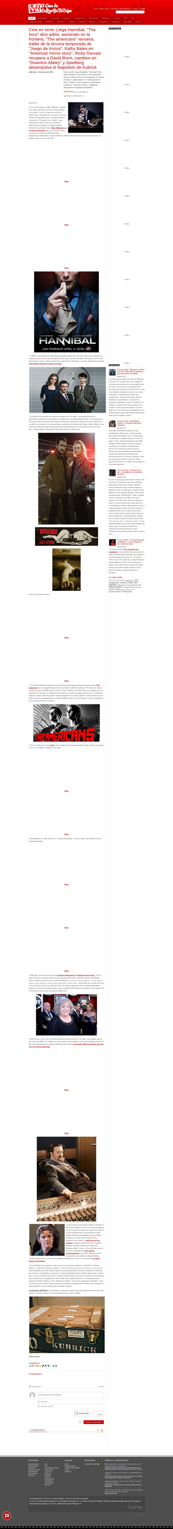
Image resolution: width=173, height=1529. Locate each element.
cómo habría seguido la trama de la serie (45, 364)
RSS (141, 8)
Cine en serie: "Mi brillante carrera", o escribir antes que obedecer (129, 423)
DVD (46, 1466)
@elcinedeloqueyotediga (38, 1504)
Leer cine (114, 589)
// (138, 8)
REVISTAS (48, 1477)
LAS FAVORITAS (33, 1466)
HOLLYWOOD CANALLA (52, 1468)
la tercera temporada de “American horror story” (76, 975)
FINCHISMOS (49, 1481)
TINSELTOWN (49, 1469)
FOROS (67, 1469)
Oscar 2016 (124, 589)
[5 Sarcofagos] (72, 91)
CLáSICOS (48, 1473)
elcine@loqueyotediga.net (68, 1501)
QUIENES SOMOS (70, 1466)
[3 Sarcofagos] (68, 91)
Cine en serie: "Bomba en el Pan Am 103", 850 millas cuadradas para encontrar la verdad (131, 372)
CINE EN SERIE (32, 1471)
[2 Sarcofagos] (66, 91)
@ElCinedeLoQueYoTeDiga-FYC (69, 1504)
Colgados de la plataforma (128, 585)
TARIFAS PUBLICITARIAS (72, 1468)
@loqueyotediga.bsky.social (121, 1501)
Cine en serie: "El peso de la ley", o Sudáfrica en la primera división (129, 472)
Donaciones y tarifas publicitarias (120, 8)
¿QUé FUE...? (49, 1471)
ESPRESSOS (32, 1468)
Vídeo (66, 181)
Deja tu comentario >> (75, 96)
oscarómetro (115, 591)
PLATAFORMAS (32, 1473)
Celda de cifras (117, 582)
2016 (110, 580)
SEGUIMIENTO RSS (91, 1464)
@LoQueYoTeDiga (95, 1501)
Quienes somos (104, 8)
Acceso (101, 1386)
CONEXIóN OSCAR (34, 1469)
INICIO (67, 1464)
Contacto (135, 8)
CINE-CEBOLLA (49, 1483)
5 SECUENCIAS (49, 1479)
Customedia (141, 1514)
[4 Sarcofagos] (70, 91)
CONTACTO (68, 1471)
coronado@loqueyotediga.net (46, 1501)
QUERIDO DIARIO (33, 1464)
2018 (117, 580)
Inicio (96, 8)
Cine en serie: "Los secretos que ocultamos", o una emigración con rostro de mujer (130, 542)
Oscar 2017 (131, 589)
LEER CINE (31, 1475)
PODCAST (48, 1485)
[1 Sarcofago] (64, 91)
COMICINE (48, 1475)
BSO (137, 580)
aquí (52, 745)
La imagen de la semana (131, 587)
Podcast (127, 591)
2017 (113, 580)
